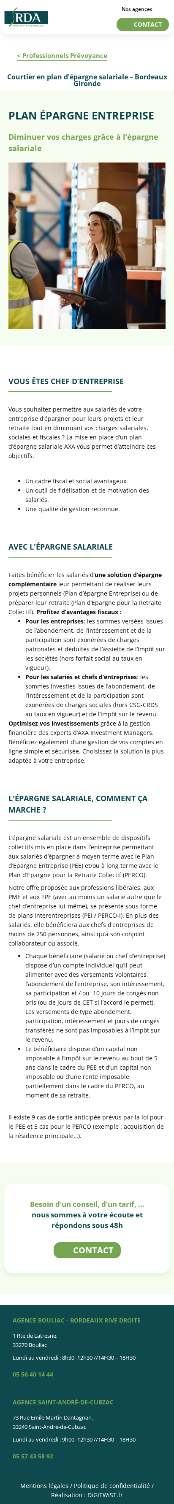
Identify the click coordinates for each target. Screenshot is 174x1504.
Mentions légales (44, 1486)
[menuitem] (139, 7)
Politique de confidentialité (112, 1486)
